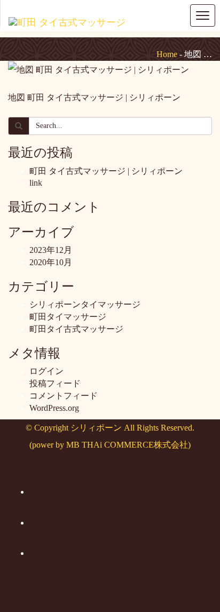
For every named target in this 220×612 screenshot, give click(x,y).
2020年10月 (50, 262)
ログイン (46, 371)
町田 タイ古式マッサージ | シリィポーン (106, 171)
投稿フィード (55, 383)
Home (166, 54)
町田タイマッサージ (67, 316)
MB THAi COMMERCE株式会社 (127, 444)
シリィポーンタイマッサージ (84, 304)
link (35, 182)
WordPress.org (54, 407)
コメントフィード (63, 395)
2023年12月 (50, 250)
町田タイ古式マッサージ (76, 328)
